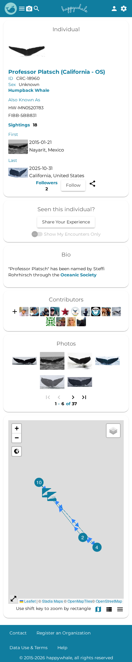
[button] (46, 492)
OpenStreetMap (109, 601)
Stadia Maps (52, 601)
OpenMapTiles (80, 601)
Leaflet (29, 601)
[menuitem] (18, 633)
